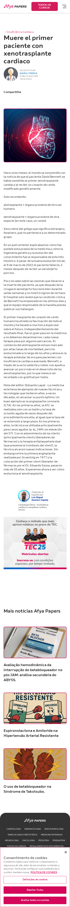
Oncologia (28, 840)
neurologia (12, 840)
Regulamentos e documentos (47, 846)
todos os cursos (16, 846)
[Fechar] (66, 852)
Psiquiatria (59, 840)
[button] (62, 6)
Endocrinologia (54, 829)
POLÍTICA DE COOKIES (44, 872)
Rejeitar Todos (35, 890)
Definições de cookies (35, 879)
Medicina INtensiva (51, 834)
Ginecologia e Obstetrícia (22, 834)
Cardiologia (13, 829)
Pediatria (43, 840)
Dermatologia (32, 829)
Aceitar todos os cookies (35, 900)
